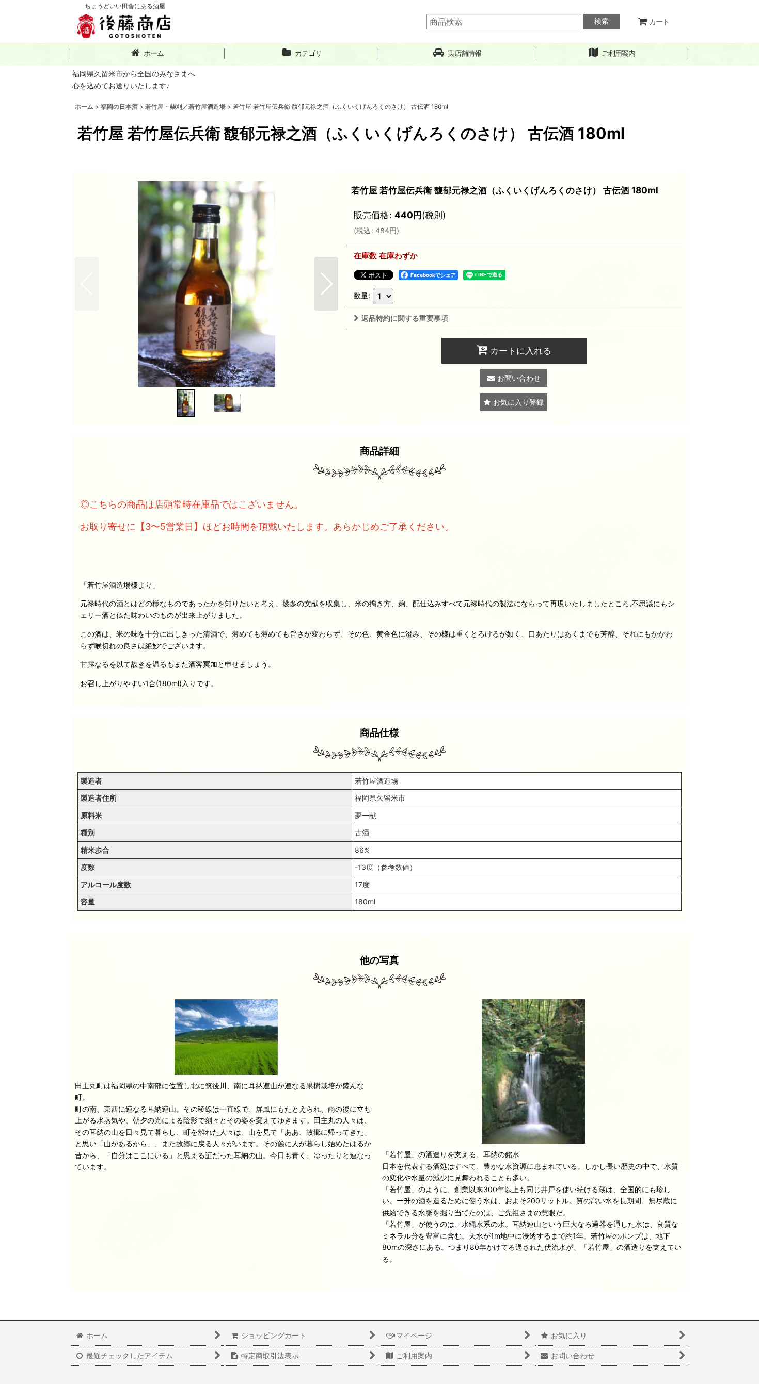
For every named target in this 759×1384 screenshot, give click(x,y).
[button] (457, 53)
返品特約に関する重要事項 (404, 318)
